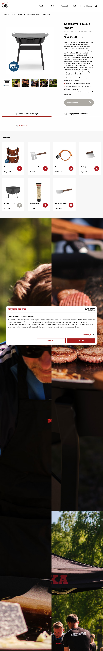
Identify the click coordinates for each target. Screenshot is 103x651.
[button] (96, 6)
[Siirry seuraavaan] (58, 83)
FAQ (74, 6)
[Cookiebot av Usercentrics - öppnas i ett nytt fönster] (86, 309)
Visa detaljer (87, 334)
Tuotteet (42, 6)
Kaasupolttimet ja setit (24, 14)
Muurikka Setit (37, 14)
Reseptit (64, 6)
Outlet (53, 6)
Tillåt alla (81, 340)
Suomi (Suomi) (87, 6)
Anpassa (50, 340)
